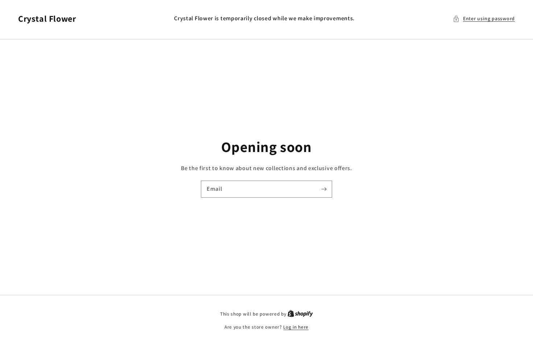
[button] (484, 18)
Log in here (296, 327)
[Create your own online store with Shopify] (300, 314)
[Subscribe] (324, 189)
